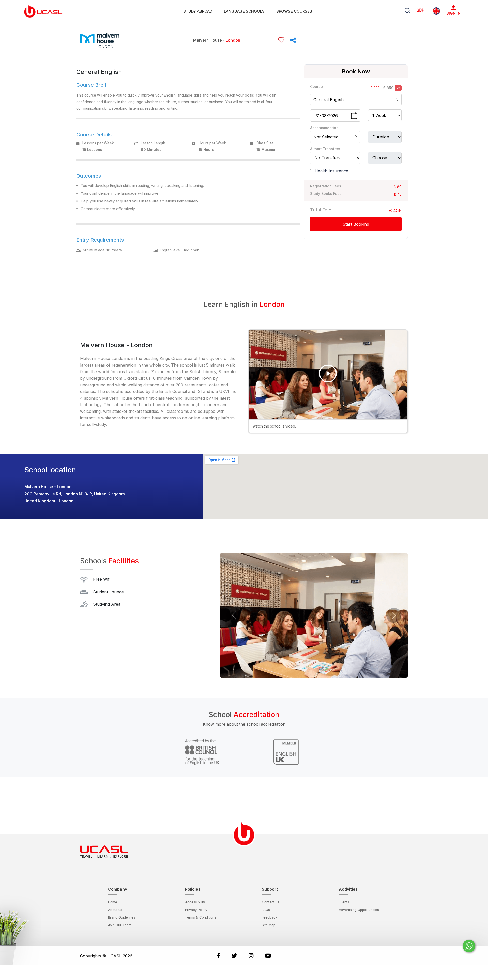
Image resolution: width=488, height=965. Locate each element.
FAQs (266, 910)
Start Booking (356, 223)
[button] (234, 615)
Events (344, 902)
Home (112, 902)
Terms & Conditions (200, 917)
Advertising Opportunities (359, 910)
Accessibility (195, 902)
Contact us (270, 902)
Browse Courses (294, 11)
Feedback (269, 917)
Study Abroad (197, 11)
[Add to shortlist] (281, 40)
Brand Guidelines (121, 917)
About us (115, 910)
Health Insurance (331, 170)
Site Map (269, 925)
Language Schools (244, 11)
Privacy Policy (196, 910)
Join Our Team (119, 925)
